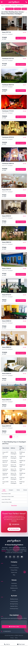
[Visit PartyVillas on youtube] (21, 556)
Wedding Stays (20, 5)
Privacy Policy (14, 570)
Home (2, 5)
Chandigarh (7, 5)
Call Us (8, 644)
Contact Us (14, 565)
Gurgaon (11, 490)
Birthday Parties (14, 603)
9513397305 (15, 524)
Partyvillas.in (11, 635)
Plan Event (22, 644)
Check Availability (20, 38)
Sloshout (4, 551)
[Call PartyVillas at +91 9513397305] (26, 2)
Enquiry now (14, 572)
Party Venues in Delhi (6, 493)
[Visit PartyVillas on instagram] (10, 556)
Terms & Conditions (14, 567)
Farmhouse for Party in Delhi (8, 496)
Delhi (4, 490)
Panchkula (13, 5)
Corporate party (14, 601)
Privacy (12, 637)
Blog (14, 574)
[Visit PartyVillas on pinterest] (17, 556)
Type (3, 8)
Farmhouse (14, 583)
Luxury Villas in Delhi (6, 499)
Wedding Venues (14, 599)
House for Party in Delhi (7, 502)
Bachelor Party (14, 606)
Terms (16, 637)
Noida (18, 490)
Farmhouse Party (14, 608)
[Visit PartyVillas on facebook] (6, 556)
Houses (14, 590)
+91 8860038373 (7, 631)
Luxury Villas (14, 585)
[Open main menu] (1, 2)
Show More (14, 505)
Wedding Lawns (14, 588)
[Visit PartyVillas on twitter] (14, 556)
